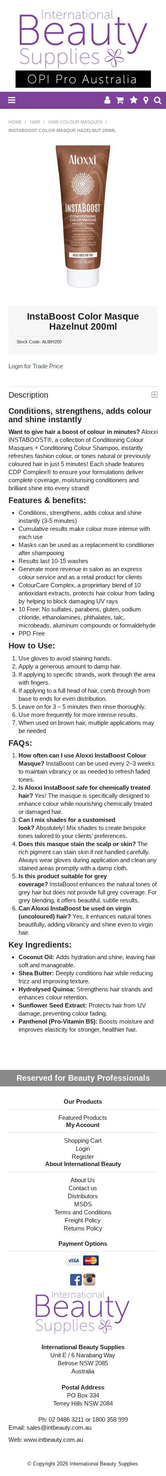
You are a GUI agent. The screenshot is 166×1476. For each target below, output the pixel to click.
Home (15, 122)
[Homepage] (83, 1312)
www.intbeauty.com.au (53, 1439)
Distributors (83, 1196)
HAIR (35, 122)
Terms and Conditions (83, 1212)
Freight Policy (83, 1220)
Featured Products (82, 1117)
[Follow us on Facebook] (76, 1279)
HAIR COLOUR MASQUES (75, 122)
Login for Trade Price (35, 366)
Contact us (82, 1188)
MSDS (83, 1204)
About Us (83, 1180)
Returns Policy (83, 1228)
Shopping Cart (83, 1140)
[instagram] (89, 1279)
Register (83, 1156)
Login (83, 1148)
